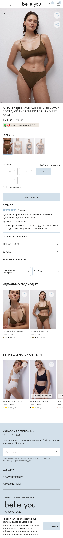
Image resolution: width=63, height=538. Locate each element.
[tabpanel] (31, 55)
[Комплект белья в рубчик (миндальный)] (8, 407)
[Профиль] (12, 4)
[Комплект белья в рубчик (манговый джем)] (6, 407)
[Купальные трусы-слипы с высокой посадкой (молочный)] (18, 146)
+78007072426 (13, 511)
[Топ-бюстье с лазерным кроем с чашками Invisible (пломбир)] (60, 407)
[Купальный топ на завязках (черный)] (8, 337)
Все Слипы (39, 271)
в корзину (31, 197)
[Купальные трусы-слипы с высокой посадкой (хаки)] (8, 146)
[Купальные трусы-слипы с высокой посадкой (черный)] (29, 146)
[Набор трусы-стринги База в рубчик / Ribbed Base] (43, 379)
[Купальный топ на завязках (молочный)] (6, 337)
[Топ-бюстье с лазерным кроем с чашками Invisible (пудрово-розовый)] (57, 407)
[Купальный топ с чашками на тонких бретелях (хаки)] (33, 337)
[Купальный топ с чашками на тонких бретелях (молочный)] (30, 337)
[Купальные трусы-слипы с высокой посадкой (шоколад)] (40, 146)
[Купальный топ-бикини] (16, 309)
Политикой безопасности (24, 534)
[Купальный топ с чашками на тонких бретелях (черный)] (35, 337)
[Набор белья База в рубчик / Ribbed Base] (16, 379)
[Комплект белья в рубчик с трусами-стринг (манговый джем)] (33, 407)
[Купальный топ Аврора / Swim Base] (43, 309)
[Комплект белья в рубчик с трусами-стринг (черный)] (30, 407)
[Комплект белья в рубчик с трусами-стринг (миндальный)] (35, 407)
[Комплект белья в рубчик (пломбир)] (3, 407)
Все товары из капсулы (11, 271)
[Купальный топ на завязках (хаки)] (3, 337)
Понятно (52, 526)
